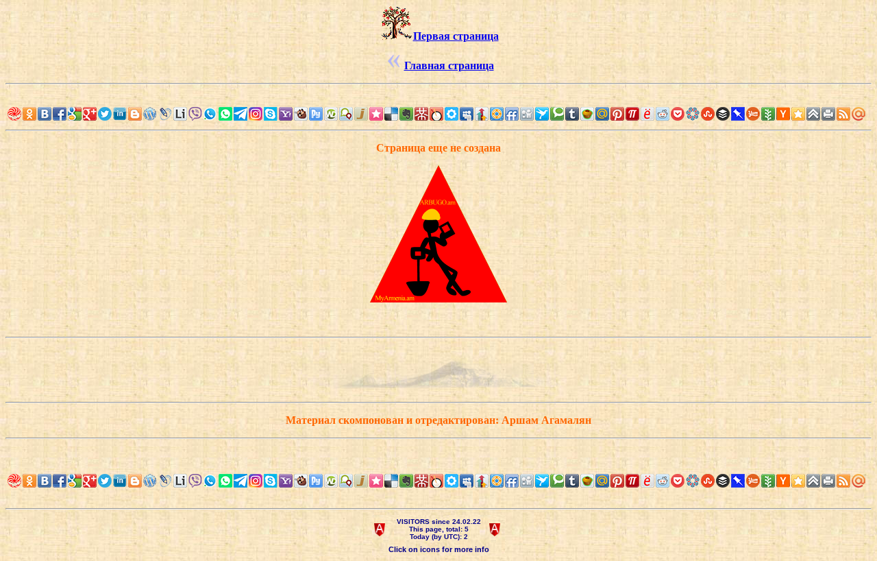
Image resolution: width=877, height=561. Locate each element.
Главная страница (449, 65)
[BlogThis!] (135, 114)
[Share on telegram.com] (240, 114)
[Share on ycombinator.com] (783, 114)
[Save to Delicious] (391, 114)
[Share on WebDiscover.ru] (331, 114)
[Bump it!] (482, 114)
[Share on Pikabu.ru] (587, 114)
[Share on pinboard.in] (738, 114)
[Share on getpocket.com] (677, 114)
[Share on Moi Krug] (286, 114)
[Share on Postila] (632, 114)
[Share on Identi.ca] (346, 114)
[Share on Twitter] (105, 114)
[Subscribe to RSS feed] (843, 114)
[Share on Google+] (90, 114)
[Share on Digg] (527, 114)
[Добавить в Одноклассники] (29, 114)
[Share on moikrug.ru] (451, 114)
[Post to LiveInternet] (180, 114)
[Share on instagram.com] (255, 114)
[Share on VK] (44, 114)
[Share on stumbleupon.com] (708, 114)
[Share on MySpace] (466, 114)
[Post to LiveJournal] (165, 114)
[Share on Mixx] (436, 114)
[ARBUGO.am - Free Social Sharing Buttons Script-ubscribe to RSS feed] (14, 114)
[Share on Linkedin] (120, 114)
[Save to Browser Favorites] (798, 114)
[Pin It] (617, 114)
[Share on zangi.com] (210, 114)
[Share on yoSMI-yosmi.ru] (647, 114)
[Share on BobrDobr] (301, 114)
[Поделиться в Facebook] (59, 114)
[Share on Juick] (361, 114)
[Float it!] (497, 114)
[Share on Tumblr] (572, 114)
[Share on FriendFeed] (512, 114)
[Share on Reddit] (662, 114)
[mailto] (858, 114)
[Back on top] (813, 114)
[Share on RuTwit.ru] (316, 114)
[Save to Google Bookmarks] (75, 114)
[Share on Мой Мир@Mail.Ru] (602, 114)
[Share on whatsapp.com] (225, 114)
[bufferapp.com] (723, 114)
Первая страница (456, 36)
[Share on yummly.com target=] (753, 114)
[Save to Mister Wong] (421, 114)
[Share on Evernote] (406, 114)
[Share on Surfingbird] (542, 114)
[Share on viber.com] (195, 114)
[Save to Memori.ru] (376, 114)
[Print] (828, 114)
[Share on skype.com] (270, 114)
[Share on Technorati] (557, 114)
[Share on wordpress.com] (150, 114)
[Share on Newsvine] (768, 114)
